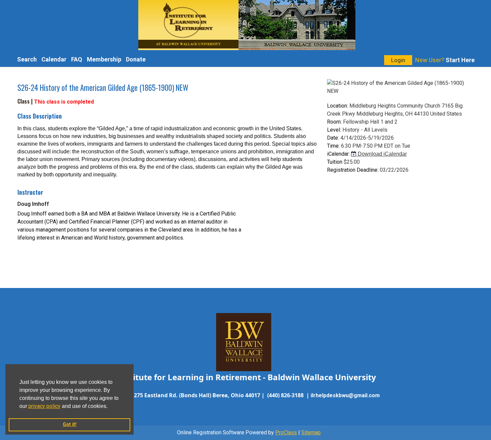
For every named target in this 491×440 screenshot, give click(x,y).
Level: (334, 130)
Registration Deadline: (352, 170)
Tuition (334, 162)
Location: (337, 106)
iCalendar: (338, 154)
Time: (333, 146)
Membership (104, 59)
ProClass (286, 432)
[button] (110, 407)
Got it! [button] (69, 424)
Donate (136, 59)
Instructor (30, 192)
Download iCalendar (381, 154)
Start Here (460, 59)
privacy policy (44, 406)
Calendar (53, 59)
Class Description (39, 116)
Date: (333, 138)
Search (27, 59)
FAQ (76, 59)
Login (398, 60)
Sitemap (311, 432)
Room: (334, 122)
